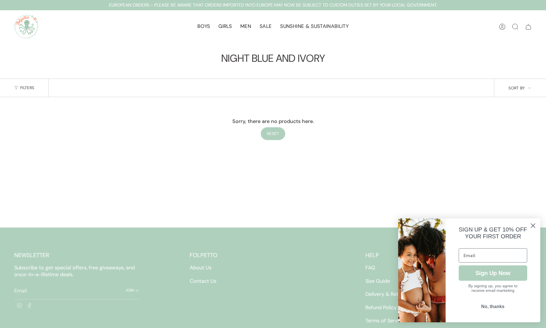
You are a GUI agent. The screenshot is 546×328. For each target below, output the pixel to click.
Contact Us (203, 281)
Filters (27, 87)
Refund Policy (381, 307)
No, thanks (492, 306)
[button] (203, 27)
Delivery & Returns (387, 294)
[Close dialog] (533, 226)
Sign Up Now (492, 273)
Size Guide (377, 281)
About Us (201, 267)
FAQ (370, 267)
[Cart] (528, 27)
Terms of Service (384, 320)
